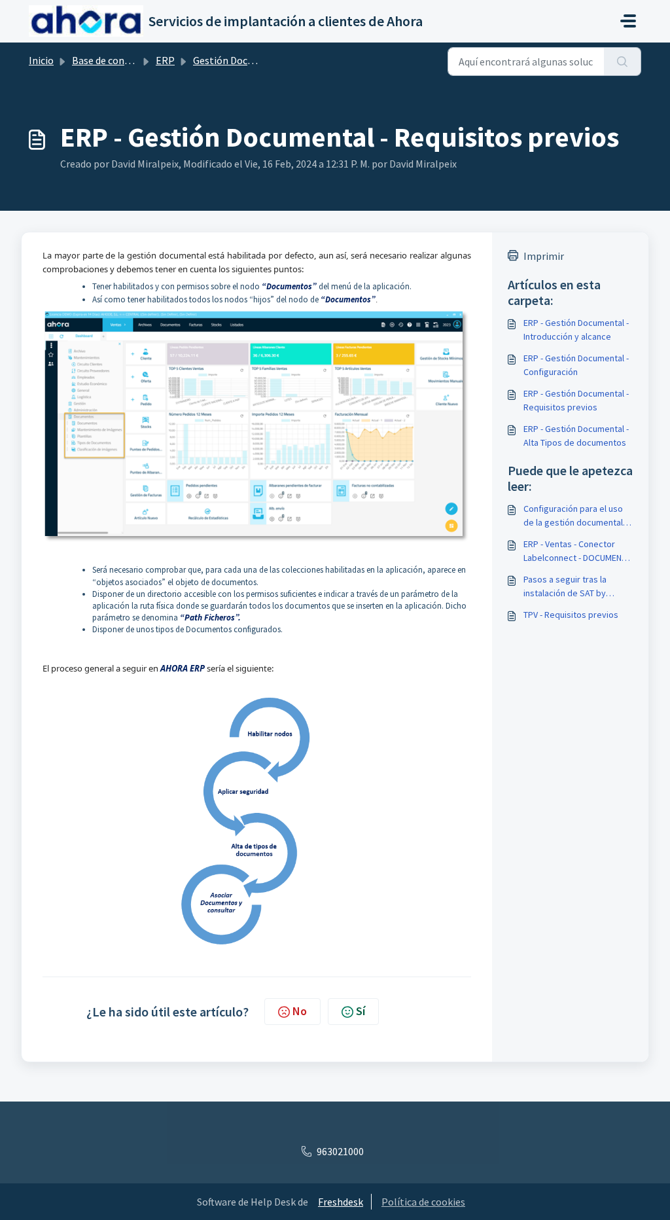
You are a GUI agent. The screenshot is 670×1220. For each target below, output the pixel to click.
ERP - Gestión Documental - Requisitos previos (576, 400)
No (299, 1010)
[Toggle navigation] (628, 21)
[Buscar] (622, 61)
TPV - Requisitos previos (570, 614)
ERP (165, 60)
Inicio (41, 60)
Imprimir (543, 255)
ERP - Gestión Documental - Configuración (576, 365)
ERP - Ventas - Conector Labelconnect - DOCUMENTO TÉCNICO (578, 551)
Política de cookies (423, 1201)
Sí (360, 1010)
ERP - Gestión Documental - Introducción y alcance (576, 329)
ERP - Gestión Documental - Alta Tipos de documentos (576, 435)
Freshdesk (340, 1201)
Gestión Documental (239, 60)
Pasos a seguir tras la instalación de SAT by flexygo (565, 586)
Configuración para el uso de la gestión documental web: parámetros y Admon (575, 516)
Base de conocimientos (123, 60)
